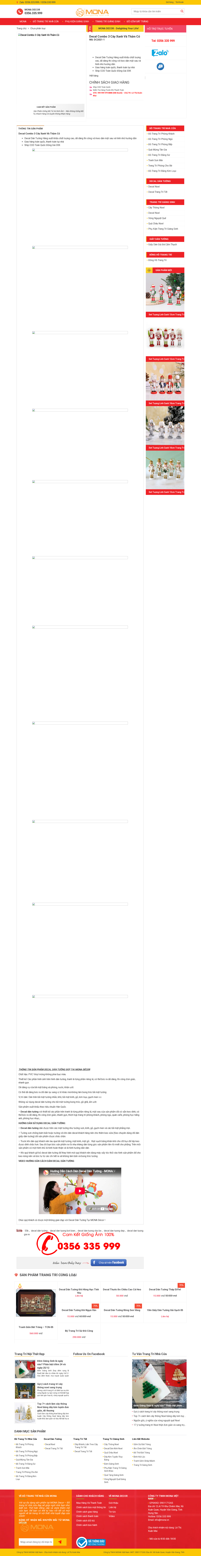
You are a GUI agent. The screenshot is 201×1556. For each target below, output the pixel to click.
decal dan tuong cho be (89, 1230)
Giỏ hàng (169, 2)
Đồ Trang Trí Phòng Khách (161, 133)
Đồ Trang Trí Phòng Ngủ (160, 139)
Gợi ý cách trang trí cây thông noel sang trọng (156, 1411)
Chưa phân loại (37, 28)
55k (27, 1230)
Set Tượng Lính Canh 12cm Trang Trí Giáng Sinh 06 (173, 359)
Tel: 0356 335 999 (163, 41)
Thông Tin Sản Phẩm (30, 128)
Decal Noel (154, 186)
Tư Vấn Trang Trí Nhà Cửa (149, 1354)
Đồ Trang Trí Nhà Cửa (46, 21)
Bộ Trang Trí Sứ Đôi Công (79, 1330)
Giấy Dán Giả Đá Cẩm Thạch (162, 244)
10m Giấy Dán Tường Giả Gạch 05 (165, 1310)
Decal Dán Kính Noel (113, 1448)
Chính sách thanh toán (87, 1516)
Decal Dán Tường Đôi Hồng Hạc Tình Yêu (79, 1291)
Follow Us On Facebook (89, 1354)
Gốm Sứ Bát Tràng (142, 1444)
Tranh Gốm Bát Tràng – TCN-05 (36, 1327)
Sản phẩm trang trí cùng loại (48, 1275)
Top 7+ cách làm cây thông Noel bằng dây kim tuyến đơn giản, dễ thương (53, 1407)
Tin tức (112, 1511)
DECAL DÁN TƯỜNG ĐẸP (57, 1069)
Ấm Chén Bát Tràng (143, 1448)
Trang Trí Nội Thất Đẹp (29, 1354)
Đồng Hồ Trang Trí (157, 260)
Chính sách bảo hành (86, 1525)
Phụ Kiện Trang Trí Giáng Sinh (163, 228)
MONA (23, 21)
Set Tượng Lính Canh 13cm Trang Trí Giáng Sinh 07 (173, 314)
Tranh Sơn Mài (155, 160)
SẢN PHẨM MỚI (164, 270)
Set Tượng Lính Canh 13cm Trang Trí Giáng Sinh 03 (173, 492)
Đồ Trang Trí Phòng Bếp (160, 144)
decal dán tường (39, 1230)
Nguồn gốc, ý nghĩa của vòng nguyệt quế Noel (157, 1420)
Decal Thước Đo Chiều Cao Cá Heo (122, 1289)
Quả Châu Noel (155, 223)
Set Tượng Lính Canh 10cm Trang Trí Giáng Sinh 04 (173, 448)
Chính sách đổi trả (85, 1520)
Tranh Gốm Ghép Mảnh (144, 1461)
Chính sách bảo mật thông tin (91, 1507)
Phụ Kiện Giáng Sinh (77, 21)
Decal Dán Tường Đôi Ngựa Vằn (79, 1310)
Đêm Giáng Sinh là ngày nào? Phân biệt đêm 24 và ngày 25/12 (51, 1364)
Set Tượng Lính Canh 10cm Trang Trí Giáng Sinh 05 (173, 403)
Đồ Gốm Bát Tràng (137, 21)
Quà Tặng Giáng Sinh (114, 1475)
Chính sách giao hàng (87, 1511)
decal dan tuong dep (114, 1230)
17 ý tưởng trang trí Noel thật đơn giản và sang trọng (160, 1425)
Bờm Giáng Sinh (111, 1464)
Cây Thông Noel (156, 207)
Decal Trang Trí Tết (157, 192)
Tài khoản (180, 2)
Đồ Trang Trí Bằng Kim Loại (162, 171)
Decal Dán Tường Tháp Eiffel (165, 1289)
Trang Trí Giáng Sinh (107, 21)
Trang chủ (21, 28)
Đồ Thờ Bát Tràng (142, 1452)
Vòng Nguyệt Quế (157, 218)
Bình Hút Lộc (139, 1457)
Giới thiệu (113, 1503)
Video (112, 1516)
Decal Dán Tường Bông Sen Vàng (122, 1310)
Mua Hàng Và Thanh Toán (89, 1503)
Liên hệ (112, 1507)
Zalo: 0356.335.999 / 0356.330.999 (37, 2)
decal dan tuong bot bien (62, 1230)
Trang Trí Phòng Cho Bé (160, 165)
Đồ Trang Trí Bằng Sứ (159, 155)
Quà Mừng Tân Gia (157, 149)
